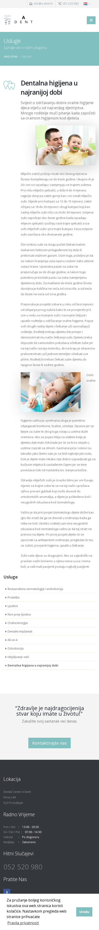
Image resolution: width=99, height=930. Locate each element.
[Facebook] (6, 892)
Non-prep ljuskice (19, 614)
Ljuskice (13, 606)
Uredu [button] (84, 912)
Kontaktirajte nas (49, 743)
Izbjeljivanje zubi (18, 657)
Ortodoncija (15, 648)
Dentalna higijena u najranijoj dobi (33, 665)
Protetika (13, 597)
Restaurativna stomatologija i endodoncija (35, 589)
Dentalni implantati (20, 631)
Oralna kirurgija (18, 623)
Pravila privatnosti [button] (23, 922)
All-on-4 (12, 640)
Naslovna (10, 56)
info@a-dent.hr (43, 3)
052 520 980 (70, 3)
